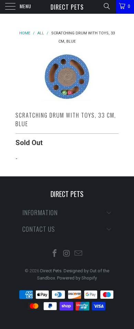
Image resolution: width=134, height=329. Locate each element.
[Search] (106, 6)
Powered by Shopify (77, 278)
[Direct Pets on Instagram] (67, 254)
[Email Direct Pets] (79, 254)
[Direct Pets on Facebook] (54, 254)
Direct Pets (67, 6)
